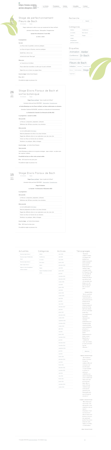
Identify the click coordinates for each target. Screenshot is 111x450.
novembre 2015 (62, 323)
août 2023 (61, 268)
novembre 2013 (62, 345)
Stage (86, 70)
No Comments (23, 23)
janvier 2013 (61, 356)
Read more (87, 351)
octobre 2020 (61, 281)
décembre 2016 (62, 315)
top (85, 439)
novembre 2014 (62, 337)
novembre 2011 (62, 370)
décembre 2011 (62, 367)
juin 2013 (60, 351)
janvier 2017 (61, 312)
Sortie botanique (78, 70)
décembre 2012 (62, 359)
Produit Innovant (86, 66)
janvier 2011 (61, 381)
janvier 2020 (61, 287)
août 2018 (61, 298)
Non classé (85, 32)
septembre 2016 (62, 320)
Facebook (89, 440)
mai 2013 (60, 353)
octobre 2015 (61, 326)
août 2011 (61, 373)
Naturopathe (46, 103)
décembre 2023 (62, 265)
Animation (74, 52)
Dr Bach (34, 131)
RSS (87, 440)
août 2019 (61, 290)
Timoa (45, 439)
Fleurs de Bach (35, 100)
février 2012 (61, 364)
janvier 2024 (61, 262)
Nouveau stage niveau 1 (25, 254)
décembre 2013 (62, 342)
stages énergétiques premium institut (74, 40)
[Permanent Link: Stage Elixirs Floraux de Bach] (37, 173)
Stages (30, 23)
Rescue (71, 70)
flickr (91, 440)
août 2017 (61, 309)
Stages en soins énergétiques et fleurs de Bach (26, 268)
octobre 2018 (61, 295)
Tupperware (72, 73)
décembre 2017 (62, 306)
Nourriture (79, 66)
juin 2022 (60, 273)
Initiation (73, 66)
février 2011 (61, 378)
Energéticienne (53, 103)
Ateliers (72, 30)
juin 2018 (60, 301)
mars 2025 (61, 259)
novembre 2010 (62, 384)
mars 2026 (61, 254)
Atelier (84, 51)
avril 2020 (61, 284)
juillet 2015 (61, 328)
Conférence (74, 55)
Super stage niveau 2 (24, 264)
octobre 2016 (61, 317)
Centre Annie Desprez (33, 439)
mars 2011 (61, 375)
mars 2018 (61, 303)
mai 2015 (60, 331)
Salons (72, 35)
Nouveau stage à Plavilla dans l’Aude (26, 258)
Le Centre (72, 32)
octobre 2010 (61, 387)
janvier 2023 (61, 270)
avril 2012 (61, 362)
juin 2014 (60, 339)
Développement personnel (75, 59)
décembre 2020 (62, 279)
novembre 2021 (62, 276)
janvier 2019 (61, 292)
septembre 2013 (62, 348)
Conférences (85, 30)
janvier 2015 (61, 334)
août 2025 (61, 256)
